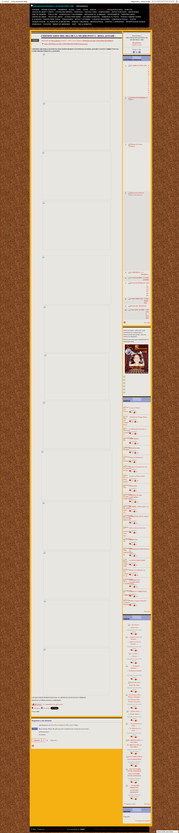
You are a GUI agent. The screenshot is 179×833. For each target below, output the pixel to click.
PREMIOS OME (134, 448)
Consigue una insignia (142, 820)
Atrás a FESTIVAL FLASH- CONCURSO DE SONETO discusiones (66, 44)
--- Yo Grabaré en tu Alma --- (134, 729)
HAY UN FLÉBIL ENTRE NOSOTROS (134, 775)
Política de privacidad (125, 829)
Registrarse (135, 2)
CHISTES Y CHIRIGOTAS (138, 591)
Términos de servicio (141, 829)
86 (133, 422)
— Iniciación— (134, 627)
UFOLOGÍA (133, 486)
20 (136, 587)
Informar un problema (109, 829)
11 (136, 511)
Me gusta (38, 704)
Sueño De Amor (134, 685)
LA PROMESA (144, 273)
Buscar (177, 1)
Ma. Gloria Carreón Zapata (135, 750)
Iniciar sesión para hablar (165, 831)
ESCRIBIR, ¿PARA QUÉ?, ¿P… (139, 506)
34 (133, 453)
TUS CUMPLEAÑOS (134, 759)
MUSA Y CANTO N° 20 (137, 570)
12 (136, 556)
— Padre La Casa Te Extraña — (134, 643)
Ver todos (147, 322)
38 (137, 575)
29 (137, 443)
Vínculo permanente (40, 725)
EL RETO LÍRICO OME (137, 560)
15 (137, 502)
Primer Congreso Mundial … (138, 601)
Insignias (97, 829)
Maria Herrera (55, 40)
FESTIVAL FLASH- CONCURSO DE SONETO (98, 40)
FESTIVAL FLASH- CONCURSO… (135, 496)
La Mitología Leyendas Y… (138, 429)
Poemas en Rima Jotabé (137, 476)
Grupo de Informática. (136, 457)
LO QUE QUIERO (146, 279)
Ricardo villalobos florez (135, 763)
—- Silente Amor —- (134, 714)
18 (137, 453)
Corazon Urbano (134, 408)
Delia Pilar (54, 725)
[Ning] (5, 1)
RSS (33, 746)
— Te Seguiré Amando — (134, 672)
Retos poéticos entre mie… (138, 528)
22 (137, 422)
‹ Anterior (36, 740)
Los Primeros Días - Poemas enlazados (134, 700)
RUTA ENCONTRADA (147, 289)
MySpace (37, 708)
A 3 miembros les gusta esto (53, 704)
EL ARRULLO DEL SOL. (148, 79)
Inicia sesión (137, 45)
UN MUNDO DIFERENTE (134, 791)
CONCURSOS (134, 439)
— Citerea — (134, 656)
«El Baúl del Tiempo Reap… (138, 417)
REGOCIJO (142, 306)
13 (133, 443)
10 (136, 523)
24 (136, 565)
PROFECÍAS (133, 540)
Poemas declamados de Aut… (139, 467)
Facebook (46, 708)
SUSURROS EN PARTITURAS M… (139, 550)
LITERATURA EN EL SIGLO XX (139, 517)
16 (137, 481)
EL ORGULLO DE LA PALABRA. (134, 746)
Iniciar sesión (145, 2)
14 (133, 434)
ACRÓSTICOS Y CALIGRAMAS (134, 581)
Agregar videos (131, 804)
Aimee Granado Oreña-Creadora (55, 829)
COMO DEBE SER (146, 301)
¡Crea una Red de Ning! (19, 2)
